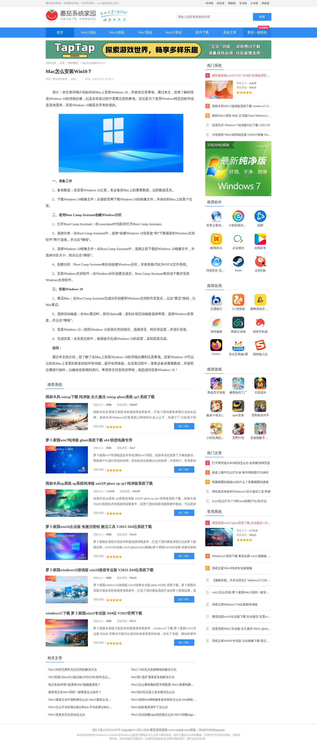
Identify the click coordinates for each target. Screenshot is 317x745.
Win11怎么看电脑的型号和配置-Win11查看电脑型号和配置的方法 (172, 684)
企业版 (254, 3)
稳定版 (221, 3)
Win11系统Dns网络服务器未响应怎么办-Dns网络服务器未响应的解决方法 (178, 699)
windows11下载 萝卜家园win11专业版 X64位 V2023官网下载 (94, 613)
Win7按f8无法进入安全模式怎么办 (153, 692)
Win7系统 (145, 32)
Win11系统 (88, 32)
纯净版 (209, 3)
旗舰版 (232, 3)
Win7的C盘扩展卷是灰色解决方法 (152, 677)
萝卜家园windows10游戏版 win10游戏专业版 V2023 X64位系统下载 (100, 570)
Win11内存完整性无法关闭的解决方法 (72, 669)
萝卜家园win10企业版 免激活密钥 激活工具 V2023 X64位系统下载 (99, 527)
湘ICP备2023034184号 (106, 729)
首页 (60, 32)
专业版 (243, 3)
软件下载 (202, 32)
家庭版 (265, 3)
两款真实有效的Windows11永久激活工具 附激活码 (239, 492)
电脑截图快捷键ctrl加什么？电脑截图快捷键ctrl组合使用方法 (238, 482)
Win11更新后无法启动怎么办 (66, 714)
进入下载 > (184, 426)
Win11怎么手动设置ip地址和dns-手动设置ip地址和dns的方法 (86, 707)
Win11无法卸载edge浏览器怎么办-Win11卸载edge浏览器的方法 (171, 714)
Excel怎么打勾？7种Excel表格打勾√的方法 (237, 501)
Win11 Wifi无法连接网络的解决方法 (153, 669)
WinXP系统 (173, 32)
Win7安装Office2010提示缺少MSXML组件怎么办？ (81, 677)
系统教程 (73, 63)
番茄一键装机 (257, 32)
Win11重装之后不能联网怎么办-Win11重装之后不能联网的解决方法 (91, 699)
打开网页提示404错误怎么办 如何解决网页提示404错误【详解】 (238, 463)
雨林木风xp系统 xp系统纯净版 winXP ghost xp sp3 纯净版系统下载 (99, 483)
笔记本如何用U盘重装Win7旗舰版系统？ (74, 684)
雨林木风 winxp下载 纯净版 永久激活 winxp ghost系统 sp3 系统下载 (100, 397)
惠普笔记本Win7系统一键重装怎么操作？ (74, 692)
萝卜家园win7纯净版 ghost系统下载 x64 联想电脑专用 (89, 440)
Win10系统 (117, 32)
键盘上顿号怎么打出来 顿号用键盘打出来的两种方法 (238, 473)
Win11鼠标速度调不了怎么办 (149, 707)
